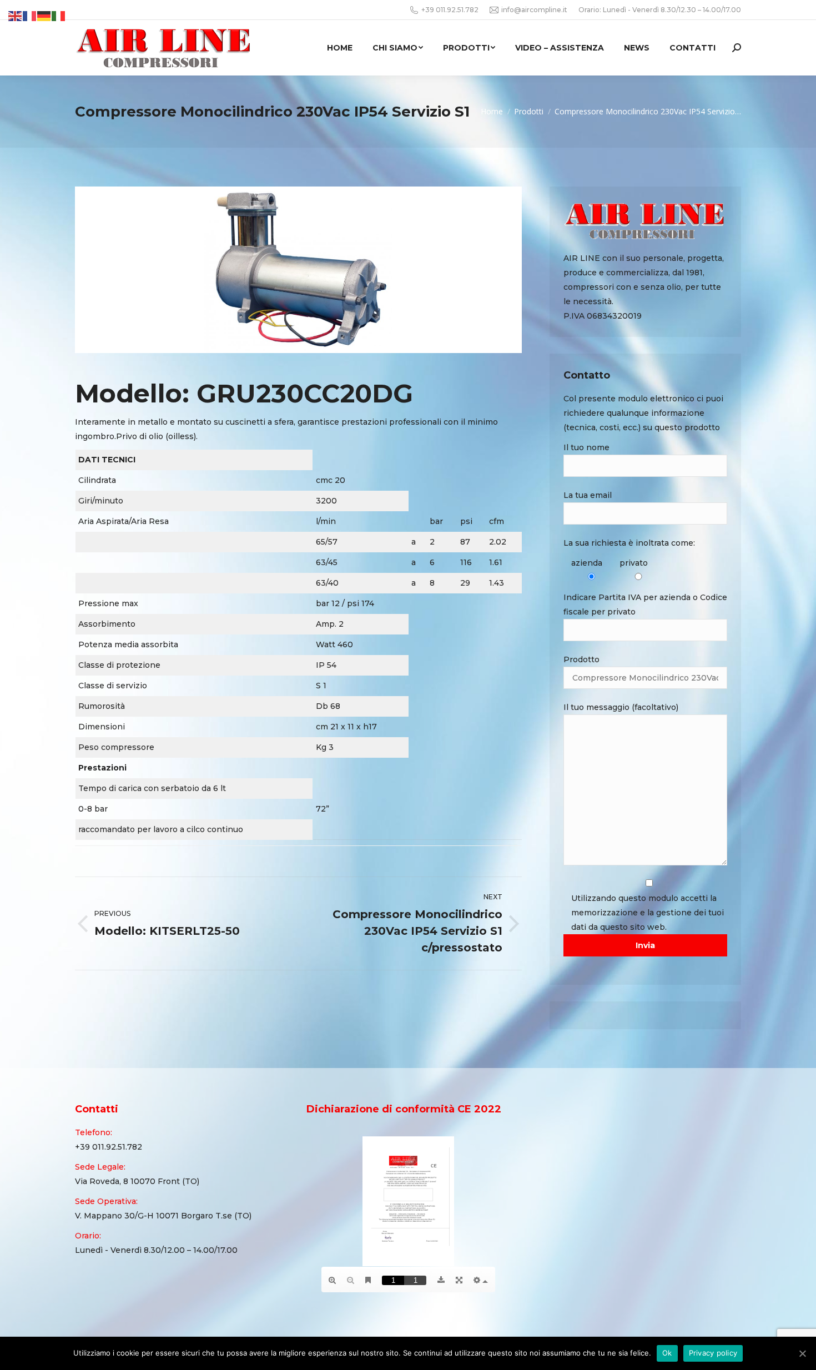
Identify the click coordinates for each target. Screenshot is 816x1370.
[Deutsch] (44, 16)
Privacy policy (713, 1352)
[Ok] (802, 1353)
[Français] (30, 16)
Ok (667, 1352)
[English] (15, 16)
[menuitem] (339, 48)
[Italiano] (59, 16)
